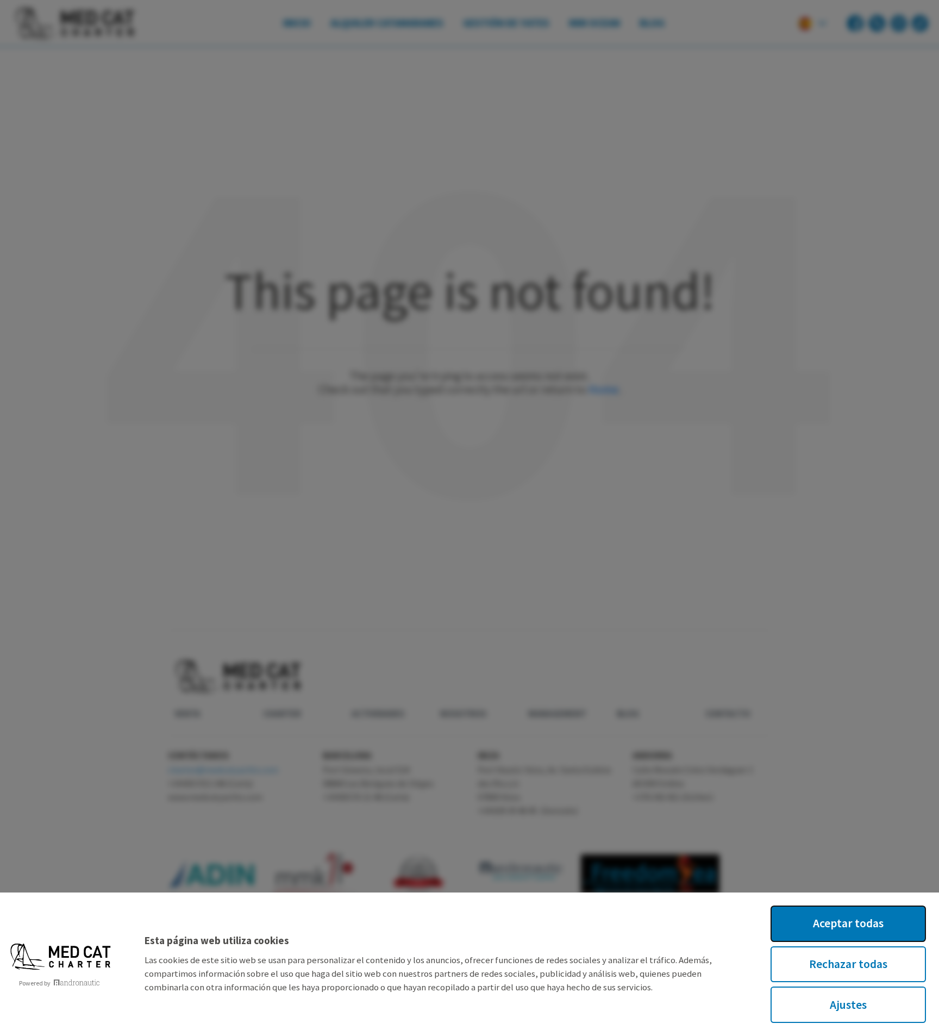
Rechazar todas (848, 964)
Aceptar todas (848, 923)
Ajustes (848, 1004)
